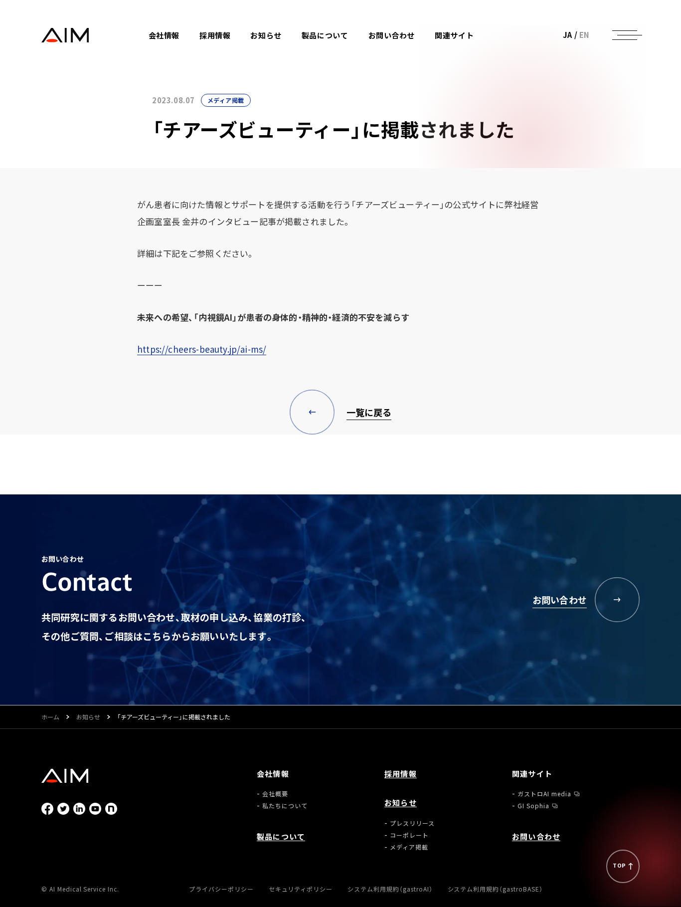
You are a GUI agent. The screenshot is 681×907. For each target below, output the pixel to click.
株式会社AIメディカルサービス (65, 35)
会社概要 (179, 59)
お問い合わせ (391, 35)
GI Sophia (468, 64)
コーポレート (287, 64)
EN (584, 34)
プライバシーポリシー (221, 889)
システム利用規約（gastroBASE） (495, 889)
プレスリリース (290, 52)
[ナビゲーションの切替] (625, 35)
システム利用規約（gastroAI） (389, 889)
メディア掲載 (287, 76)
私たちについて (188, 71)
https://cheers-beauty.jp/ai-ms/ (201, 349)
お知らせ (88, 716)
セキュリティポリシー (301, 889)
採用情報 (214, 35)
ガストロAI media (479, 52)
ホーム (50, 716)
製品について (325, 35)
